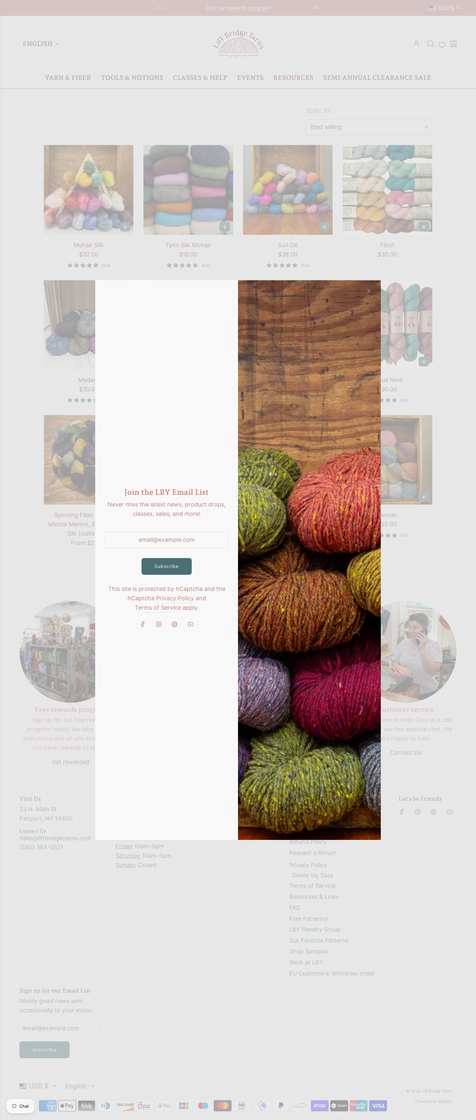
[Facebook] (143, 624)
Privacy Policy (175, 598)
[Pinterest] (174, 624)
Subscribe (166, 566)
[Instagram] (159, 624)
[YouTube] (190, 624)
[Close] (369, 291)
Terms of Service (158, 607)
